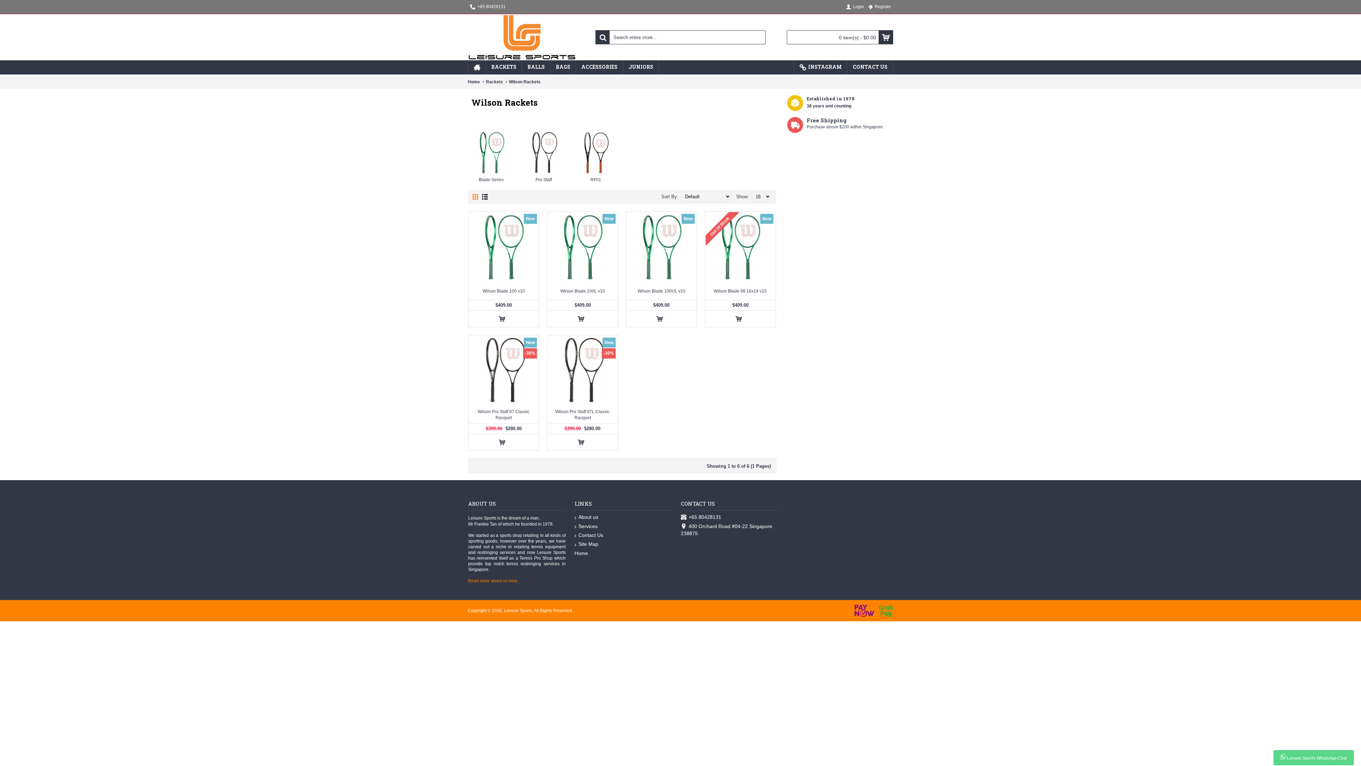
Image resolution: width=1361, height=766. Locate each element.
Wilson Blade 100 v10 (504, 291)
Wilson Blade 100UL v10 (661, 291)
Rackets (494, 81)
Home (474, 81)
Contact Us (590, 535)
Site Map (588, 544)
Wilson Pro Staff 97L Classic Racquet (582, 414)
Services (588, 526)
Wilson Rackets (525, 81)
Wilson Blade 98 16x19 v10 (740, 291)
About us (588, 517)
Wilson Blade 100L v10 (582, 291)
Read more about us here (492, 580)
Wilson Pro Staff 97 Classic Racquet (504, 414)
